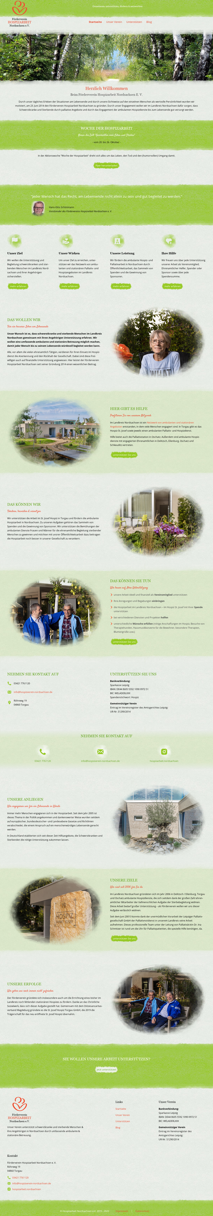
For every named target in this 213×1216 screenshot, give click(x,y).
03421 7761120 (20, 1177)
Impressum (122, 1211)
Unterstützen (134, 22)
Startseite (95, 22)
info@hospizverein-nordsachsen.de (33, 692)
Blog (149, 22)
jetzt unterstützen (106, 1069)
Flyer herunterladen (106, 165)
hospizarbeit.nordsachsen (26, 1189)
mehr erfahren (18, 286)
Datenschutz (142, 1211)
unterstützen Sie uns (124, 454)
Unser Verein (114, 22)
